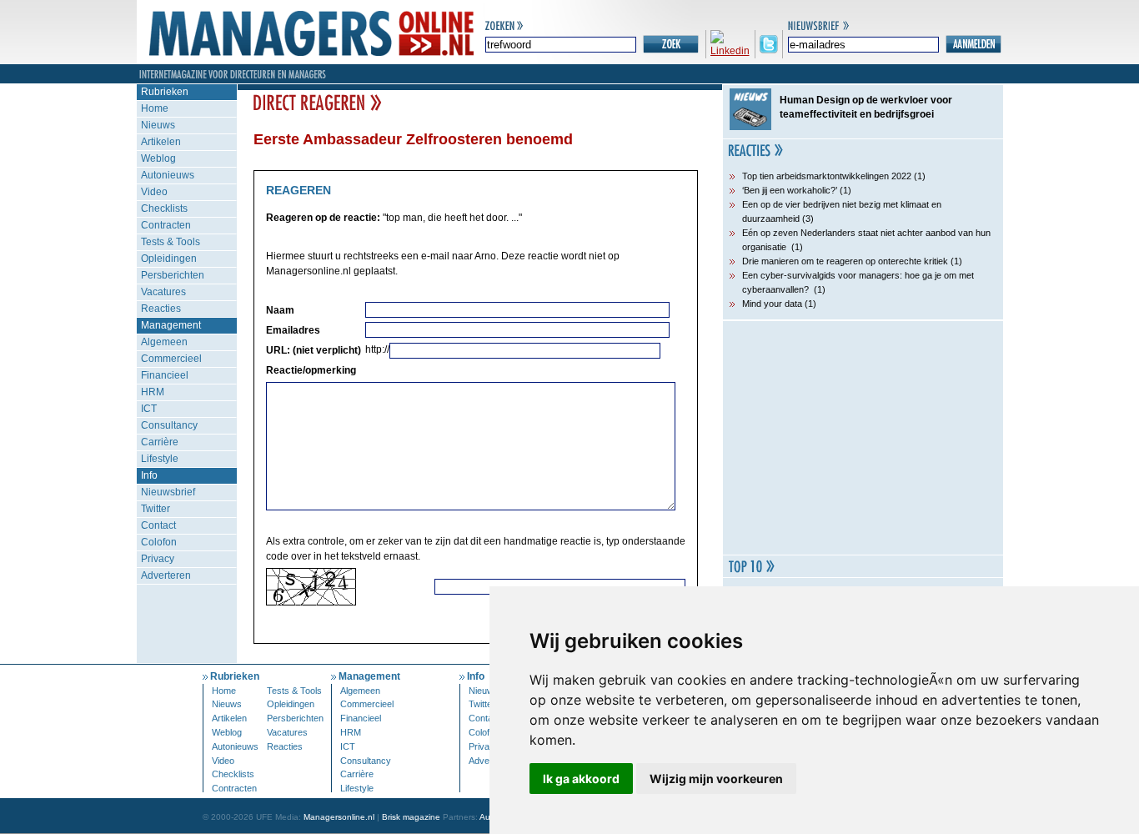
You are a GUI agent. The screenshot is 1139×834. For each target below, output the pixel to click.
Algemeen (164, 342)
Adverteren (166, 575)
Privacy (157, 559)
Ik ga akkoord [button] (581, 778)
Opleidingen (169, 258)
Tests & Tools (170, 242)
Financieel (164, 375)
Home (154, 108)
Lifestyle (159, 459)
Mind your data (772, 304)
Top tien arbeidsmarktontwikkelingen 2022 (826, 176)
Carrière (159, 442)
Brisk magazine (411, 816)
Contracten (166, 225)
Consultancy (169, 425)
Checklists (164, 208)
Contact (158, 525)
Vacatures (163, 292)
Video (154, 192)
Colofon (159, 542)
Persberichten (172, 275)
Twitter (155, 509)
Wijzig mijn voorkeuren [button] (716, 778)
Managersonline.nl (339, 816)
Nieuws (158, 125)
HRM (152, 392)
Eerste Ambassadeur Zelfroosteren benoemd (413, 139)
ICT (149, 408)
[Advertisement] (863, 438)
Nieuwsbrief (168, 492)
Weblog (158, 158)
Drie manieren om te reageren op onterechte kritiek (845, 261)
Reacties (161, 308)
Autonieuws (167, 175)
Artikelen (161, 142)
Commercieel (171, 358)
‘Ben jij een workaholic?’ (789, 190)
